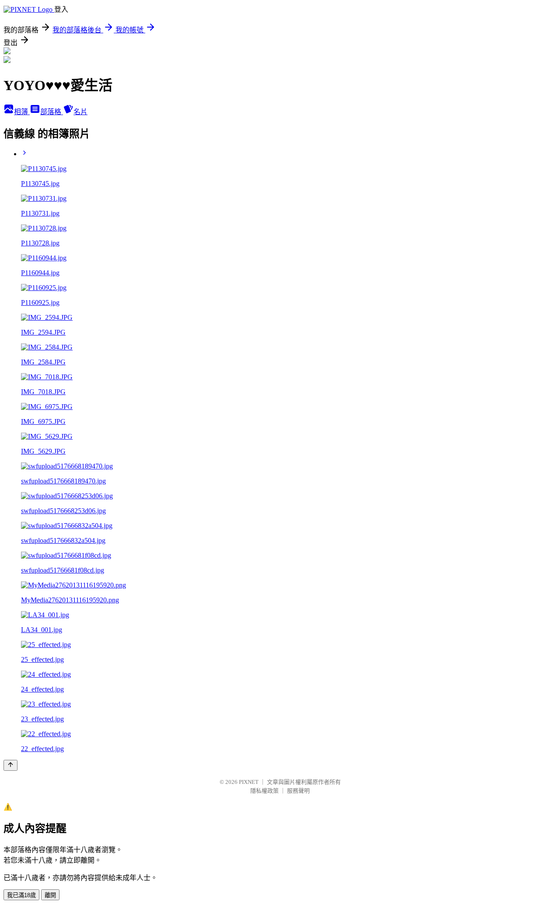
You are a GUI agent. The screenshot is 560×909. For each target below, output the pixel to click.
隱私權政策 (264, 790)
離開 (50, 895)
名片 (81, 111)
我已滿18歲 (21, 895)
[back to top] (11, 765)
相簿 (22, 111)
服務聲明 (298, 790)
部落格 (51, 111)
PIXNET (249, 782)
